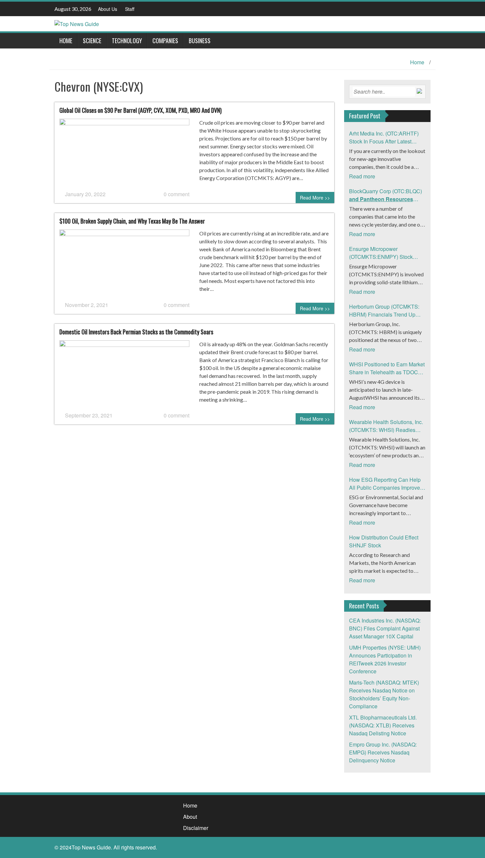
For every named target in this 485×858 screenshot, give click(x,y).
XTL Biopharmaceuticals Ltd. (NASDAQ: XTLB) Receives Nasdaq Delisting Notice (383, 725)
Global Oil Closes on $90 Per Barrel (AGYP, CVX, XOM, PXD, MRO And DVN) (140, 110)
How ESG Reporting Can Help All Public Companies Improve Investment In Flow (385, 484)
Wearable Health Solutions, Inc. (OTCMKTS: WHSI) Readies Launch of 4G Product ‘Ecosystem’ (386, 426)
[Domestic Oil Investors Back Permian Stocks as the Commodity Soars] (124, 375)
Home (65, 40)
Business (199, 40)
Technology (127, 40)
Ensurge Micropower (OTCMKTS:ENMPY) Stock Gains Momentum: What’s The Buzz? (384, 253)
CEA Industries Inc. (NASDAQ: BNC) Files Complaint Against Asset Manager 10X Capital (385, 628)
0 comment (176, 194)
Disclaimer (195, 828)
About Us (107, 9)
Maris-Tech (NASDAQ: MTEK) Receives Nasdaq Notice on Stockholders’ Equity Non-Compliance (384, 694)
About (190, 816)
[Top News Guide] (76, 23)
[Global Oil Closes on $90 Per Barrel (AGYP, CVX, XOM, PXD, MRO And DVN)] (124, 154)
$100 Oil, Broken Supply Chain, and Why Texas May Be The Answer (132, 221)
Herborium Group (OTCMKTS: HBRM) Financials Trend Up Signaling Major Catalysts (384, 311)
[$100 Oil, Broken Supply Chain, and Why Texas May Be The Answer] (124, 264)
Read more (362, 176)
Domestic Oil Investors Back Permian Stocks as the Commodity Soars (136, 331)
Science (92, 40)
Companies (165, 40)
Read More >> (315, 197)
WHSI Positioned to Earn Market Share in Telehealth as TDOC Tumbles (387, 368)
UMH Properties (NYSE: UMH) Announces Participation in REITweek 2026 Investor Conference (385, 659)
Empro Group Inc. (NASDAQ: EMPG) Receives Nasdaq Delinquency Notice (383, 752)
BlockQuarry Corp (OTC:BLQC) (385, 195)
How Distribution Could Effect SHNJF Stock (383, 541)
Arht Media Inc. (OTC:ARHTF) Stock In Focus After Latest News (384, 137)
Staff (129, 9)
